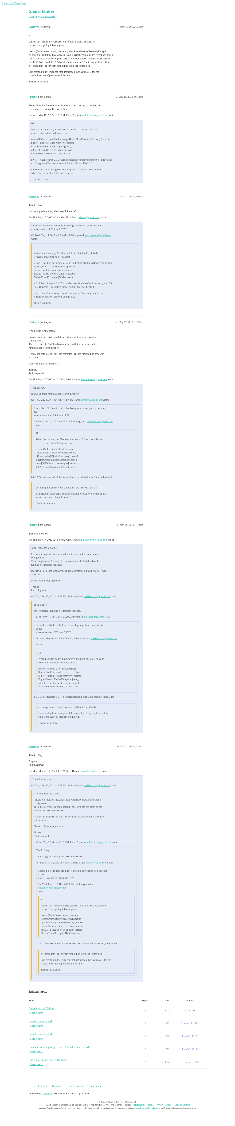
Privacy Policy (93, 1086)
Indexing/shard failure (41, 1008)
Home (32, 1086)
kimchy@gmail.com (89, 217)
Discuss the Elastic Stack (14, 3)
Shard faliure (41, 11)
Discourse (47, 1093)
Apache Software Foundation (145, 1108)
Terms (150, 1105)
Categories (43, 1086)
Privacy (160, 1105)
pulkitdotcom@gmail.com (95, 115)
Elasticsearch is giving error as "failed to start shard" (59, 1047)
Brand (168, 1105)
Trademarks (139, 1105)
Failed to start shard (40, 1021)
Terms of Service (74, 1086)
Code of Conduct (182, 1105)
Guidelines (57, 1086)
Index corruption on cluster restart (48, 1059)
